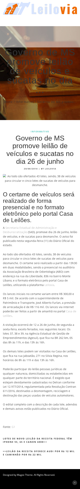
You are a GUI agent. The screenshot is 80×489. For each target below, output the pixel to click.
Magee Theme (25, 475)
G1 (13, 427)
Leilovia (49, 285)
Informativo (25, 102)
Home (8, 102)
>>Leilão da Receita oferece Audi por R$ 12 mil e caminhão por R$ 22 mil (39, 453)
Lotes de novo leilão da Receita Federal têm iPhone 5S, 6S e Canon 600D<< (37, 440)
